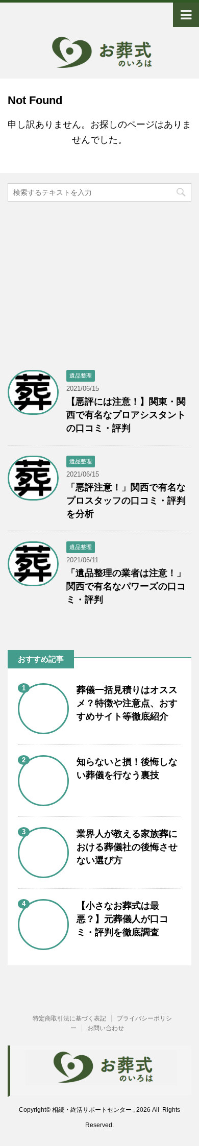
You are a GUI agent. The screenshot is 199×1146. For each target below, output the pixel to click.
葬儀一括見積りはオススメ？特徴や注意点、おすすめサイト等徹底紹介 (127, 703)
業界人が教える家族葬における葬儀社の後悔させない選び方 (127, 847)
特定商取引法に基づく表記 (69, 1018)
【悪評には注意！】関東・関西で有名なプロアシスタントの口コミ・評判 (126, 414)
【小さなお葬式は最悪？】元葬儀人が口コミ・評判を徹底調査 (122, 919)
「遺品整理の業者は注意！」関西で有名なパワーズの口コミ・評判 (126, 586)
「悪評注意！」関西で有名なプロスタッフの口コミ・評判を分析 (126, 500)
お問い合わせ (105, 1028)
